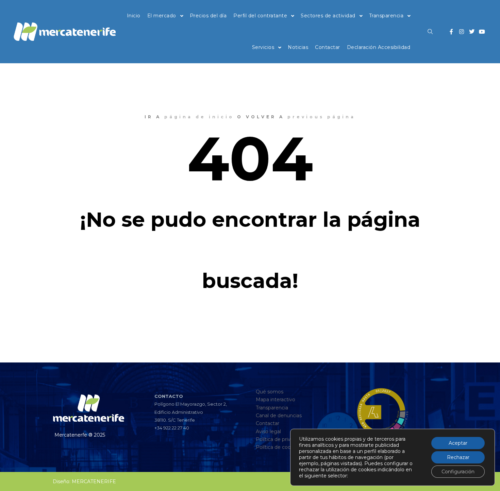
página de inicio (199, 116)
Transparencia (272, 408)
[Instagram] (461, 31)
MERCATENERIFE (94, 481)
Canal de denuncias (279, 415)
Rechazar (458, 457)
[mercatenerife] (65, 32)
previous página (321, 116)
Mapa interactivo (275, 399)
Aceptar (458, 443)
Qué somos (269, 392)
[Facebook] (451, 31)
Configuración (457, 472)
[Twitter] (471, 31)
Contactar (267, 423)
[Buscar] (430, 31)
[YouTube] (482, 31)
